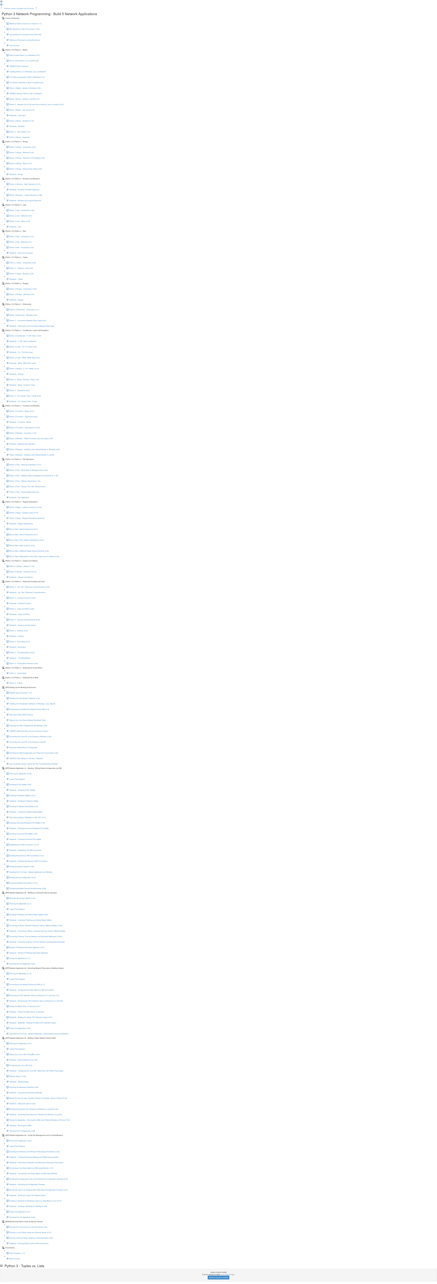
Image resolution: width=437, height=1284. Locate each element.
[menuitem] (1, 5)
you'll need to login (227, 1274)
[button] (1, 2)
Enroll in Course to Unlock (218, 1277)
